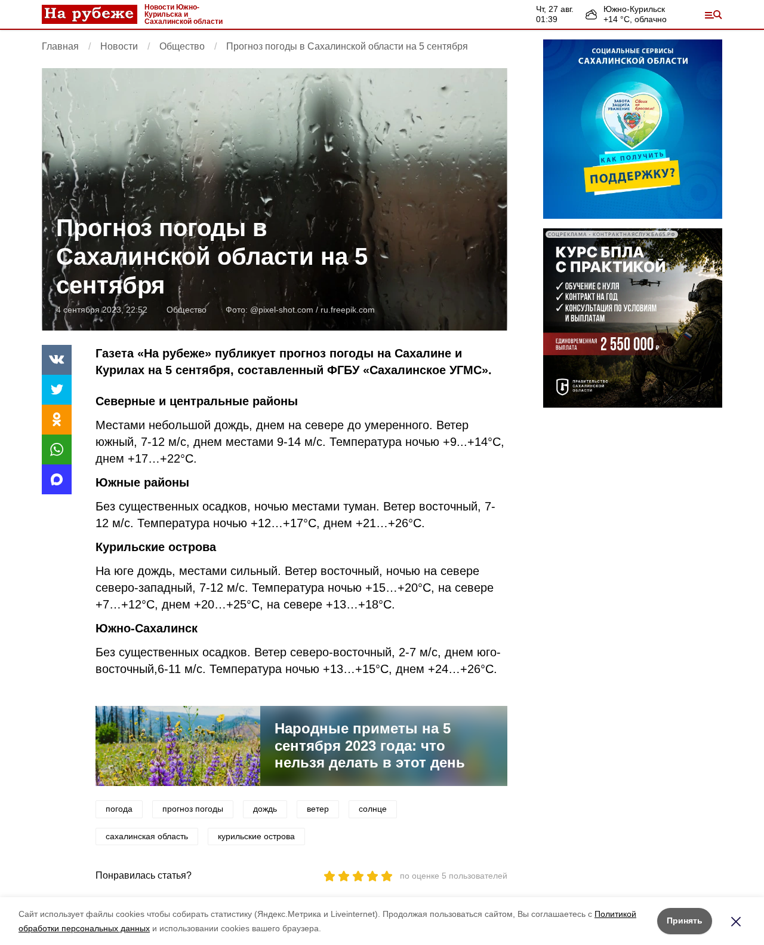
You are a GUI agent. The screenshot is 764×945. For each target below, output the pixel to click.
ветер (318, 809)
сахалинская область (147, 836)
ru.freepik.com (348, 309)
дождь (265, 809)
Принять (685, 920)
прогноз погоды (192, 809)
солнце (373, 809)
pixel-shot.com (285, 309)
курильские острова (256, 836)
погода (119, 809)
